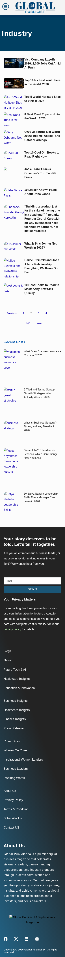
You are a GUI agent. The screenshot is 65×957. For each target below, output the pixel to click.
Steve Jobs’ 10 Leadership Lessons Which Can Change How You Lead (41, 454)
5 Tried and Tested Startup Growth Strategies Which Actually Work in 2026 (39, 393)
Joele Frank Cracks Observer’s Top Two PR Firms (40, 173)
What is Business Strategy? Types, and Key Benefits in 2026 (40, 426)
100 (28, 323)
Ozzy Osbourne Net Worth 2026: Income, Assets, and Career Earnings (42, 136)
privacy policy (12, 629)
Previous (12, 313)
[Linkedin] (27, 939)
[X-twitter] (16, 939)
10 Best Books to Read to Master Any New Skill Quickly (41, 289)
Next (39, 323)
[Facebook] (6, 939)
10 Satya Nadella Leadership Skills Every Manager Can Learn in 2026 (41, 497)
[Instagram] (37, 939)
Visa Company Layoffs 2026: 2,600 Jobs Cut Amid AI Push (42, 63)
